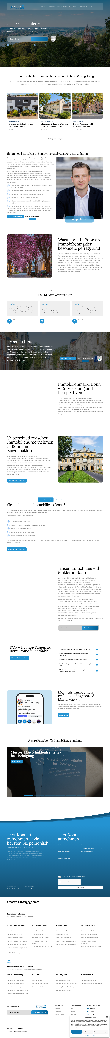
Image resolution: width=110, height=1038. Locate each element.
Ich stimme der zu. (73, 876)
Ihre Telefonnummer (86, 851)
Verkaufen (52, 6)
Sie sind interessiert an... (87, 845)
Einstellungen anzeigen (100, 1032)
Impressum (93, 1035)
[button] (107, 1017)
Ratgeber (81, 6)
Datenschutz (87, 1035)
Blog (90, 6)
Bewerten (44, 6)
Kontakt (74, 6)
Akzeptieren (76, 1032)
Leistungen (59, 1005)
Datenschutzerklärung (77, 876)
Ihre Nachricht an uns (64, 858)
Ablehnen (87, 1032)
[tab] (46, 499)
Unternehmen (76, 1005)
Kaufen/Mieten (62, 6)
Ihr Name (60, 845)
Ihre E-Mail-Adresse (63, 851)
